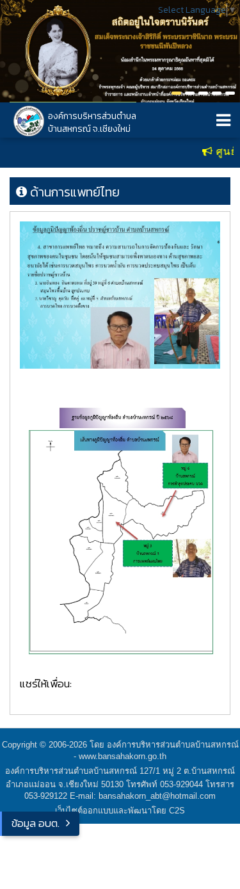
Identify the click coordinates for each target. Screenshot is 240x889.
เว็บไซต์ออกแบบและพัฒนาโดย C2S (120, 810)
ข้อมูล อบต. (36, 823)
